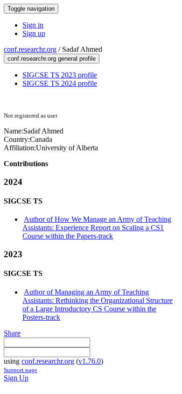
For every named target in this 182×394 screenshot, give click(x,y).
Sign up (33, 33)
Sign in (32, 25)
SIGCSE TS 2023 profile (59, 75)
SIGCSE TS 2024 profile (59, 83)
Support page (20, 369)
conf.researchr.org (30, 49)
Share (12, 333)
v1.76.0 (89, 361)
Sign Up (16, 378)
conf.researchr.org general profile (51, 58)
